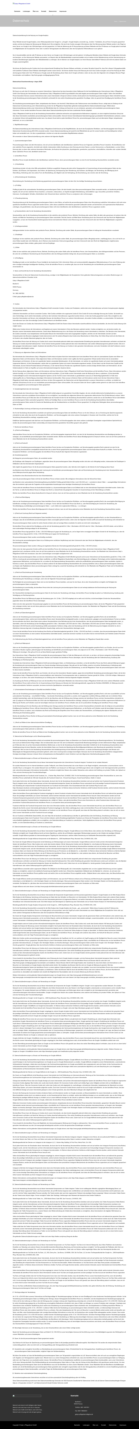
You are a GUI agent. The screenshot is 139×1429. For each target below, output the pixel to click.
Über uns (35, 11)
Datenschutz (53, 11)
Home (115, 21)
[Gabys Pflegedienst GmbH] (21, 3)
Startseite (17, 11)
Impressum (63, 11)
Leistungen (26, 11)
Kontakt (43, 11)
